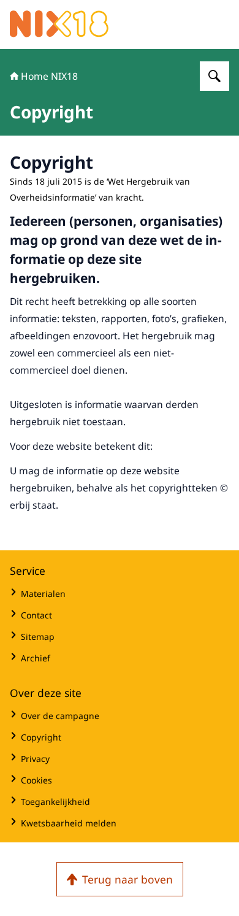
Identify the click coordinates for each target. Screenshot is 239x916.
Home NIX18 (49, 76)
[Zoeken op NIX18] (214, 76)
